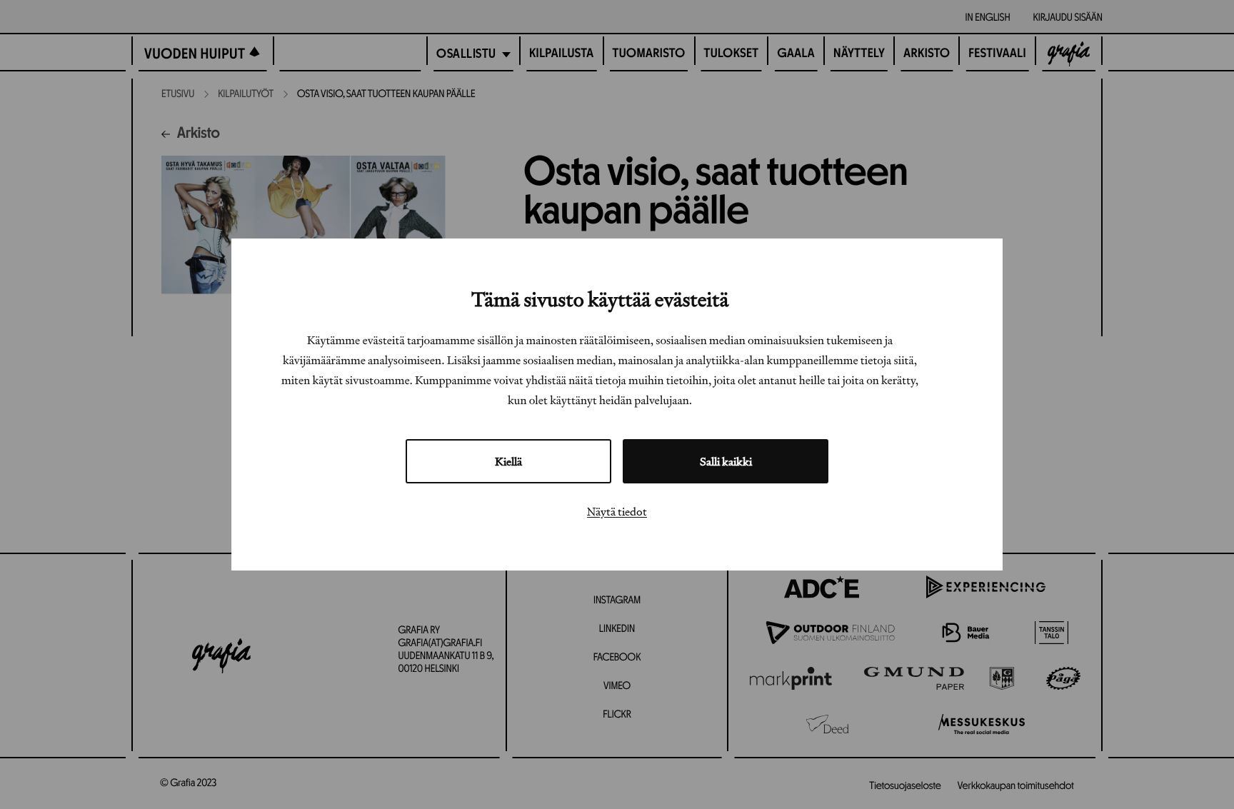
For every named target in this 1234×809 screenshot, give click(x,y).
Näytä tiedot (617, 511)
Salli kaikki (726, 461)
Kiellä (508, 461)
